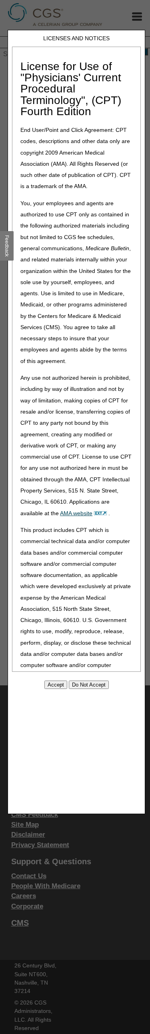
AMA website (76, 513)
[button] (7, 246)
